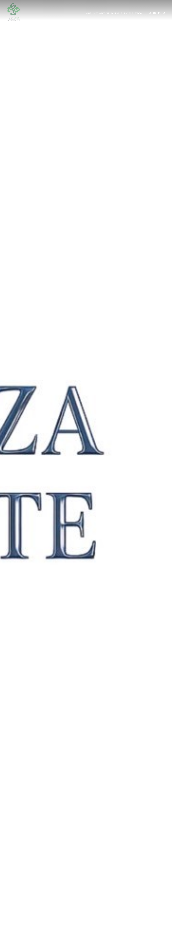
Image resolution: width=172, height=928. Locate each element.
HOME (88, 13)
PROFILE (128, 13)
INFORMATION (101, 13)
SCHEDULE (116, 13)
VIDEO (138, 13)
